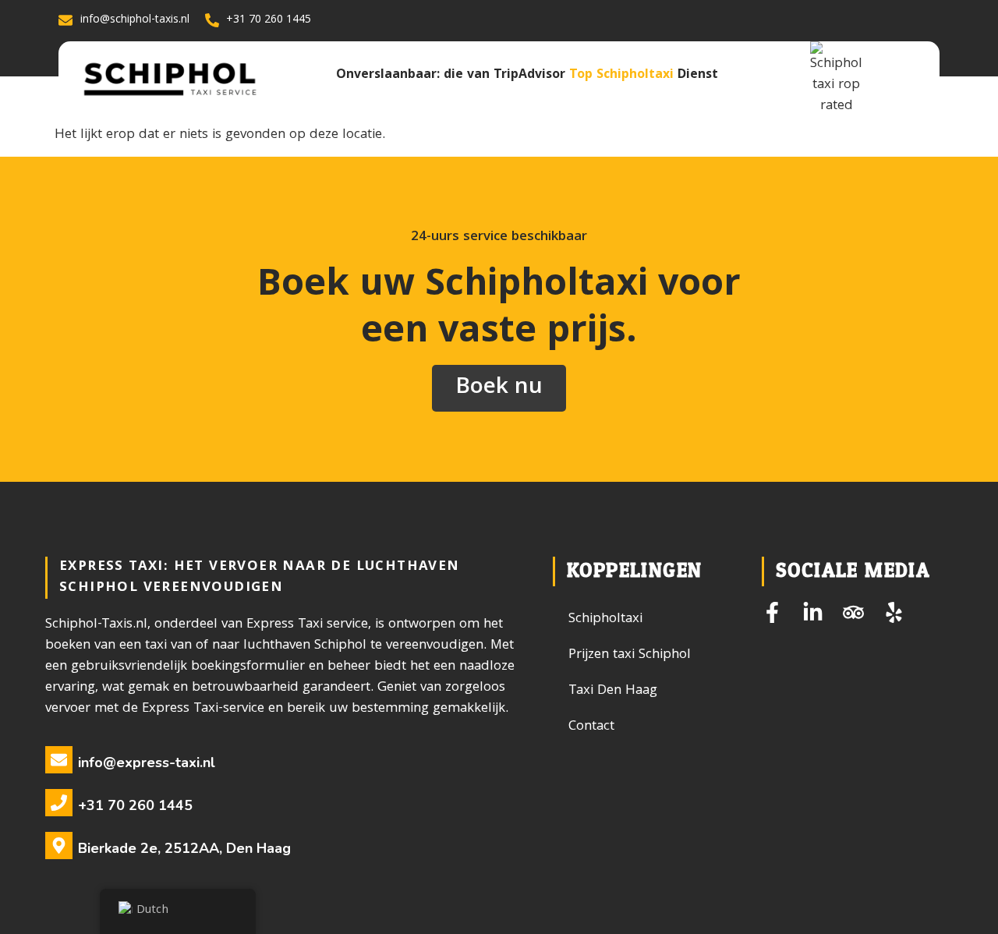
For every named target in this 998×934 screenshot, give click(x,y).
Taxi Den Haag (612, 691)
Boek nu (499, 388)
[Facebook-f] (772, 612)
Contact (591, 727)
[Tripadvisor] (853, 612)
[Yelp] (893, 612)
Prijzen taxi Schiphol (629, 655)
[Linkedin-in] (812, 612)
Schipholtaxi (605, 619)
